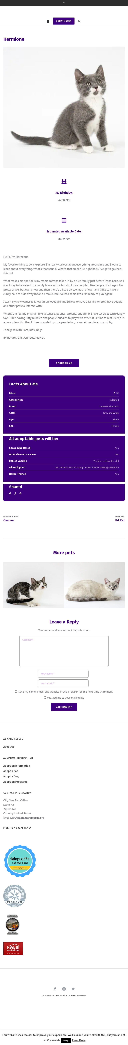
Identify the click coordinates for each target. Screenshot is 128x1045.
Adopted (114, 432)
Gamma (8, 552)
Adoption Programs (15, 814)
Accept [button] (66, 1040)
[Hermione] (64, 139)
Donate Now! (64, 53)
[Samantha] (33, 617)
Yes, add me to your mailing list (65, 729)
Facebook (10, 526)
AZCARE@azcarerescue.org (27, 850)
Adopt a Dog (11, 808)
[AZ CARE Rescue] (64, 28)
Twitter (15, 526)
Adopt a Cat (10, 803)
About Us (8, 778)
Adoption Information (16, 798)
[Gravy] (94, 617)
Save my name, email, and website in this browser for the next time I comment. (65, 723)
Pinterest (21, 526)
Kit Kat (120, 552)
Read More (79, 1040)
